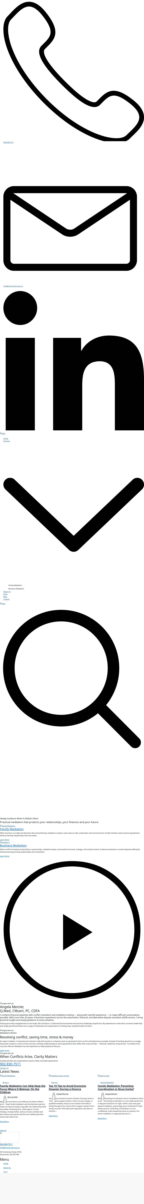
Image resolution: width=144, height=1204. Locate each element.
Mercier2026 (12, 1097)
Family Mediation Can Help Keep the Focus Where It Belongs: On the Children (22, 1089)
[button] (72, 929)
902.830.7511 (10, 1064)
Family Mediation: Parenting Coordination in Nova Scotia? (116, 1087)
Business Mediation (16, 589)
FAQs (5, 594)
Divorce (6, 1082)
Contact (6, 599)
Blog (5, 597)
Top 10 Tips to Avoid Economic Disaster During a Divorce (67, 1087)
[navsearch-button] (72, 677)
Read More (4, 1121)
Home (5, 438)
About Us (7, 592)
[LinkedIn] (73, 359)
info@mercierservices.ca (10, 1148)
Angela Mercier (62, 1094)
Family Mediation (15, 585)
